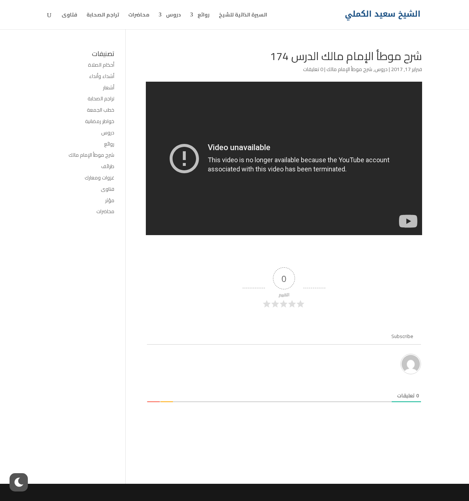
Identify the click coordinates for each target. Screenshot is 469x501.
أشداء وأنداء (101, 76)
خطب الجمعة (100, 110)
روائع (203, 15)
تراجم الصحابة (102, 15)
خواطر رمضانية (99, 121)
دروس (173, 15)
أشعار (108, 87)
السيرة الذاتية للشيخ (243, 15)
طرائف (107, 166)
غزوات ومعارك (99, 177)
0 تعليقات (313, 69)
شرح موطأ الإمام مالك (349, 69)
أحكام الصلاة (101, 65)
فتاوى (69, 15)
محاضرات (138, 15)
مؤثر (109, 200)
